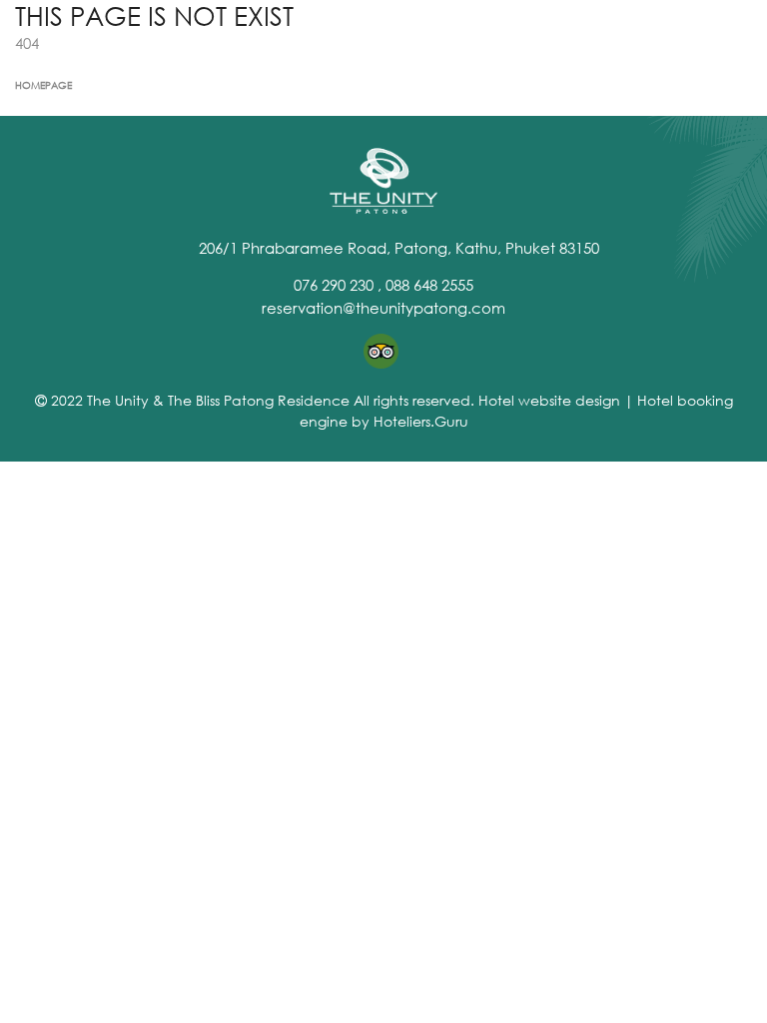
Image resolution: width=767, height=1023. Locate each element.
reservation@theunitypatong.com (383, 308)
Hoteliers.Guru (421, 421)
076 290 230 (334, 285)
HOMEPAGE (43, 85)
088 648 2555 (429, 285)
